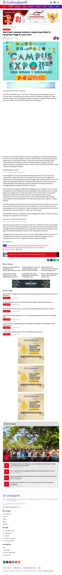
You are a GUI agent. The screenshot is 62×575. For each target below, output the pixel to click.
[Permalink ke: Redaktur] (5, 38)
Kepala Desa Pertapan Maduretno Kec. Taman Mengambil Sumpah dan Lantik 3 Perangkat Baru (10, 275)
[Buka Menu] (55, 2)
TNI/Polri (5, 516)
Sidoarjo (7, 536)
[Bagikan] (57, 38)
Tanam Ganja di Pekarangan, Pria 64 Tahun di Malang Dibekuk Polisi (49, 275)
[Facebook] (48, 260)
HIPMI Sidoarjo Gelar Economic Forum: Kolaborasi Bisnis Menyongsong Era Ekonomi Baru (49, 268)
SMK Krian (41, 247)
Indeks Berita (6, 550)
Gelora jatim (8, 247)
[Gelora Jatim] (15, 2)
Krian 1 (34, 247)
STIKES (20, 249)
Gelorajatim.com (19, 247)
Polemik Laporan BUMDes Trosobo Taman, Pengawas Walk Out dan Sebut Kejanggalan (32, 483)
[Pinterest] (10, 562)
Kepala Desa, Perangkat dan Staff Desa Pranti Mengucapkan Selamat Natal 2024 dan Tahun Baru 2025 (11, 268)
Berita (4, 519)
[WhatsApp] (57, 260)
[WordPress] (13, 562)
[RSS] (19, 562)
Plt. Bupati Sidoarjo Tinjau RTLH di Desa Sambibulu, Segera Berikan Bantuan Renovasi (31, 268)
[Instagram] (16, 562)
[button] (51, 2)
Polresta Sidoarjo (9, 538)
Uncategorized (6, 29)
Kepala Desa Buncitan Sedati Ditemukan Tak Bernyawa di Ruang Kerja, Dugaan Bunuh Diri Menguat (33, 477)
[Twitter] (51, 260)
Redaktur (9, 37)
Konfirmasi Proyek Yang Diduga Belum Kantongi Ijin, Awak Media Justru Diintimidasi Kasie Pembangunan (30, 275)
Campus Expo (23, 245)
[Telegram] (54, 260)
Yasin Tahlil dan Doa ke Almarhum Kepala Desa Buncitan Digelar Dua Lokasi (32, 471)
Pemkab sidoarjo (9, 541)
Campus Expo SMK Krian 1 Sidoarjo (39, 245)
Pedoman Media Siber (9, 552)
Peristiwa (5, 524)
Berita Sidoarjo (13, 245)
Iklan (4, 547)
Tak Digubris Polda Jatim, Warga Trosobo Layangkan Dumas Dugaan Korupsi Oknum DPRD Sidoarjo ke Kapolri (33, 464)
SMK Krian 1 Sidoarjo (10, 249)
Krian (28, 247)
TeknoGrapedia (48, 571)
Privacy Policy (6, 555)
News (4, 521)
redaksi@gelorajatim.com (13, 507)
